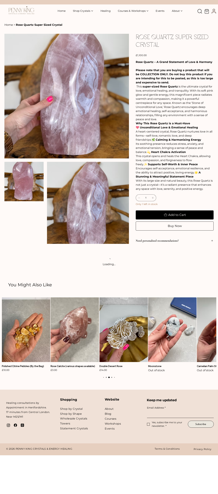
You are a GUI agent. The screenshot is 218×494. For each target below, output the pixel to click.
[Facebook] (15, 425)
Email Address (156, 407)
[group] (109, 335)
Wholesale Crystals (73, 418)
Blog (108, 413)
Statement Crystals (74, 428)
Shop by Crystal (71, 408)
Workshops (113, 423)
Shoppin (67, 400)
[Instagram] (8, 425)
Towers (65, 423)
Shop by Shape (71, 413)
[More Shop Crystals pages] (92, 11)
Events (110, 428)
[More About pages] (181, 11)
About (109, 408)
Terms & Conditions (167, 448)
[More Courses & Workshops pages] (147, 11)
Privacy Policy (203, 449)
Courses (110, 418)
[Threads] (22, 425)
